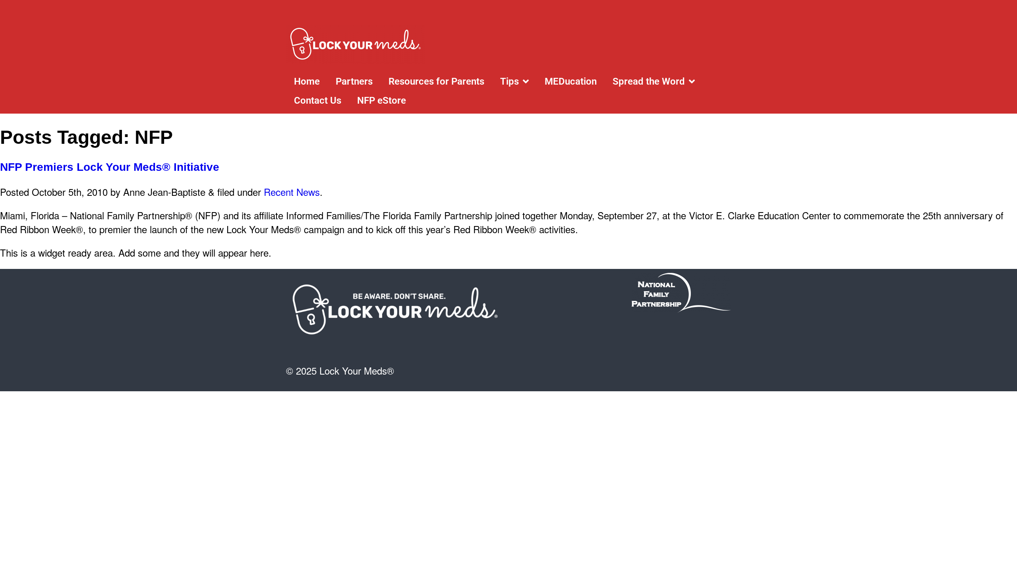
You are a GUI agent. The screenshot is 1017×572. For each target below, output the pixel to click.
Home (307, 81)
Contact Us (317, 100)
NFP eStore (381, 100)
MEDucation (571, 81)
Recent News (292, 192)
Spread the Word (649, 81)
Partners (354, 81)
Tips (509, 81)
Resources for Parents (436, 81)
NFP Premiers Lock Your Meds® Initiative (109, 167)
